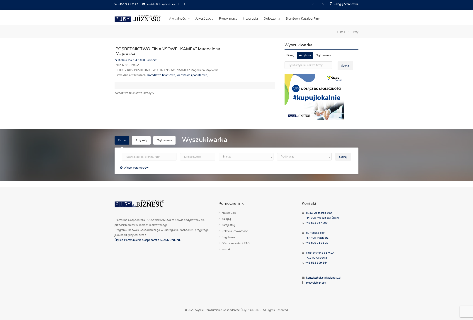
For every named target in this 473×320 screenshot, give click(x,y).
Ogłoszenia (271, 19)
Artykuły (305, 55)
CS (323, 4)
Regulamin (228, 237)
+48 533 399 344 (316, 262)
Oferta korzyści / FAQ (236, 243)
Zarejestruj (228, 225)
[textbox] (246, 156)
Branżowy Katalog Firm (303, 19)
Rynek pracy (228, 19)
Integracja (250, 19)
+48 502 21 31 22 (128, 4)
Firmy (354, 31)
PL (314, 4)
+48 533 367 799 (316, 222)
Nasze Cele (229, 212)
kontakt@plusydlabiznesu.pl (163, 4)
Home (341, 31)
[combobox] (246, 156)
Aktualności (177, 19)
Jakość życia (204, 19)
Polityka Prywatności (235, 231)
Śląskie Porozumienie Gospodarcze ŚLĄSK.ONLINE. (228, 310)
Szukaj (345, 65)
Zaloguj (226, 219)
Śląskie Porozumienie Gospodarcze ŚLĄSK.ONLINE (148, 240)
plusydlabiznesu (316, 282)
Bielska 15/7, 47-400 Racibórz (137, 60)
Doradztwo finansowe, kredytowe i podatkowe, (177, 75)
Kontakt (227, 249)
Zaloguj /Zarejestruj (345, 4)
